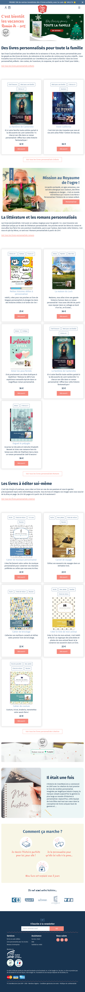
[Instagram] (62, 939)
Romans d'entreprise (13, 944)
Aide (33, 942)
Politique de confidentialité (68, 983)
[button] (79, 8)
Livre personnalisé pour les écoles (17, 942)
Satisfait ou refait (37, 944)
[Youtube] (66, 939)
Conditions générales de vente (49, 983)
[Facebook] (58, 939)
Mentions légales (33, 983)
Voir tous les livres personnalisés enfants (17, 66)
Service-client (36, 939)
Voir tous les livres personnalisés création (18, 499)
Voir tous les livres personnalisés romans (17, 235)
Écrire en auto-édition (13, 939)
